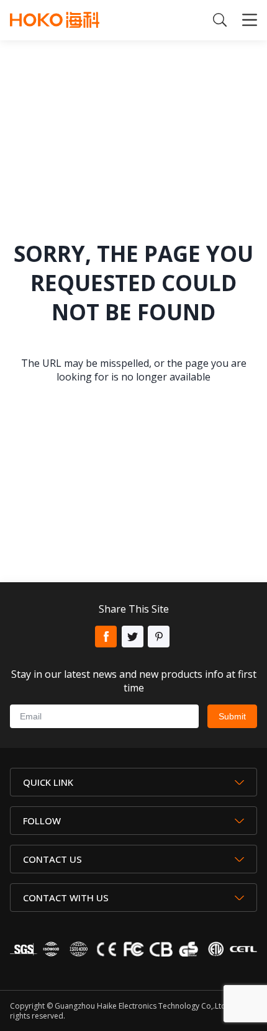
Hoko (54, 20)
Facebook (106, 636)
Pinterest (159, 636)
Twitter (132, 636)
